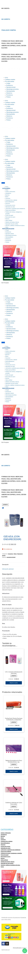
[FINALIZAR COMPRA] (3, 25)
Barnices (7, 195)
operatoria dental (11, 557)
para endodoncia (21, 208)
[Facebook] (3, 943)
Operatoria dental (10, 87)
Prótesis (8, 97)
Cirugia (8, 83)
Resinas (7, 218)
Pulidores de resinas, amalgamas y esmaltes (11, 853)
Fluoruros (7, 203)
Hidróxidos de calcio (10, 206)
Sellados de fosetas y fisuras (12, 222)
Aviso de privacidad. (6, 948)
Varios (6, 227)
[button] (3, 508)
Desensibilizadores (9, 201)
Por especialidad (9, 81)
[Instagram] (7, 943)
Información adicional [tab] (8, 569)
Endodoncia (9, 85)
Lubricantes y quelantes (11, 208)
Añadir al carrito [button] (14, 682)
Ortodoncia (9, 93)
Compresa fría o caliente (11, 200)
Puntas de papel (9, 215)
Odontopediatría (10, 91)
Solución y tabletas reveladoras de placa (14, 225)
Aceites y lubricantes (10, 191)
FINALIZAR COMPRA (8, 30)
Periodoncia (9, 95)
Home (6, 186)
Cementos (7, 198)
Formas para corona (10, 205)
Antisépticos (8, 193)
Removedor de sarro (10, 217)
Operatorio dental (9, 233)
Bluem (7, 196)
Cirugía (7, 230)
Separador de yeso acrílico (11, 223)
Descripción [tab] (5, 564)
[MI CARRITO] (3, 14)
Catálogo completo (10, 79)
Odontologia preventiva (12, 89)
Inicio (6, 77)
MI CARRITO (5, 19)
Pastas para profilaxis (10, 210)
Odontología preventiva (10, 235)
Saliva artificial (8, 220)
